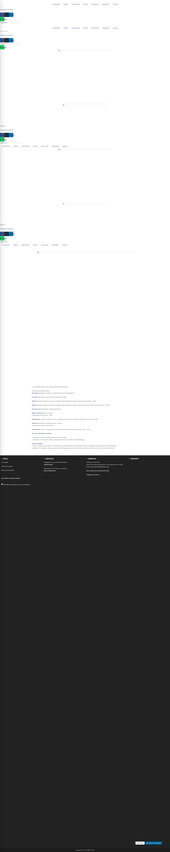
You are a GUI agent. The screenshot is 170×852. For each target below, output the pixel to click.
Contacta (115, 4)
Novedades (105, 4)
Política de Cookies (6, 466)
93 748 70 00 (3, 7)
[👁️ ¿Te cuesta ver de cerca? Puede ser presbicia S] (148, 771)
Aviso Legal (4, 462)
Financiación (95, 4)
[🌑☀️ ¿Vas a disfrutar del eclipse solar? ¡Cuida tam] (148, 523)
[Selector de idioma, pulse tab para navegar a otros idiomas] (9, 22)
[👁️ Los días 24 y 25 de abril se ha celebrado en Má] (135, 784)
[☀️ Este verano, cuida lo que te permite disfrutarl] (135, 525)
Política (3, 470)
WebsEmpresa (91, 850)
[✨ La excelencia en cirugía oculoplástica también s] (148, 659)
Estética (66, 4)
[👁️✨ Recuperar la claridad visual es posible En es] (162, 655)
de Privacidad (10, 470)
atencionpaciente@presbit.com (99, 467)
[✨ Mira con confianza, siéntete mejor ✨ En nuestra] (162, 780)
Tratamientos (56, 4)
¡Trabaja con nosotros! (6, 9)
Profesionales (76, 4)
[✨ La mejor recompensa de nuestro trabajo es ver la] (162, 502)
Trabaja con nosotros (92, 475)
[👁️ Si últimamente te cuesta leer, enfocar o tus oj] (135, 613)
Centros (85, 4)
